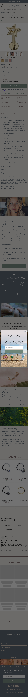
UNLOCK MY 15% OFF (14, 351)
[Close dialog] (25, 332)
